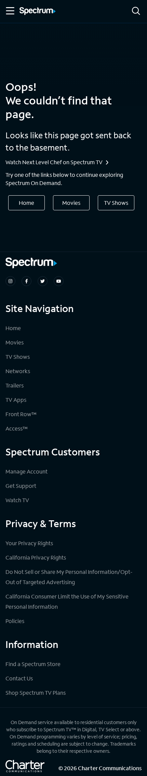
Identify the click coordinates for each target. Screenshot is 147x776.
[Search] (136, 11)
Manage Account (26, 471)
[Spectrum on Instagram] (10, 281)
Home (26, 202)
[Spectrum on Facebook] (26, 281)
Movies (71, 202)
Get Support (20, 485)
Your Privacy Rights (29, 543)
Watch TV (17, 500)
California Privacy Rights (35, 557)
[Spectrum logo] (37, 11)
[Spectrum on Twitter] (43, 281)
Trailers (14, 385)
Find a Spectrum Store (33, 663)
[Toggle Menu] (9, 11)
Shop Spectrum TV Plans (35, 692)
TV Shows (116, 202)
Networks (17, 371)
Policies (14, 620)
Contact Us (19, 678)
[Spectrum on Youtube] (59, 281)
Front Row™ (21, 414)
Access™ (16, 428)
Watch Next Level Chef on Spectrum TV (54, 162)
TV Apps (15, 399)
